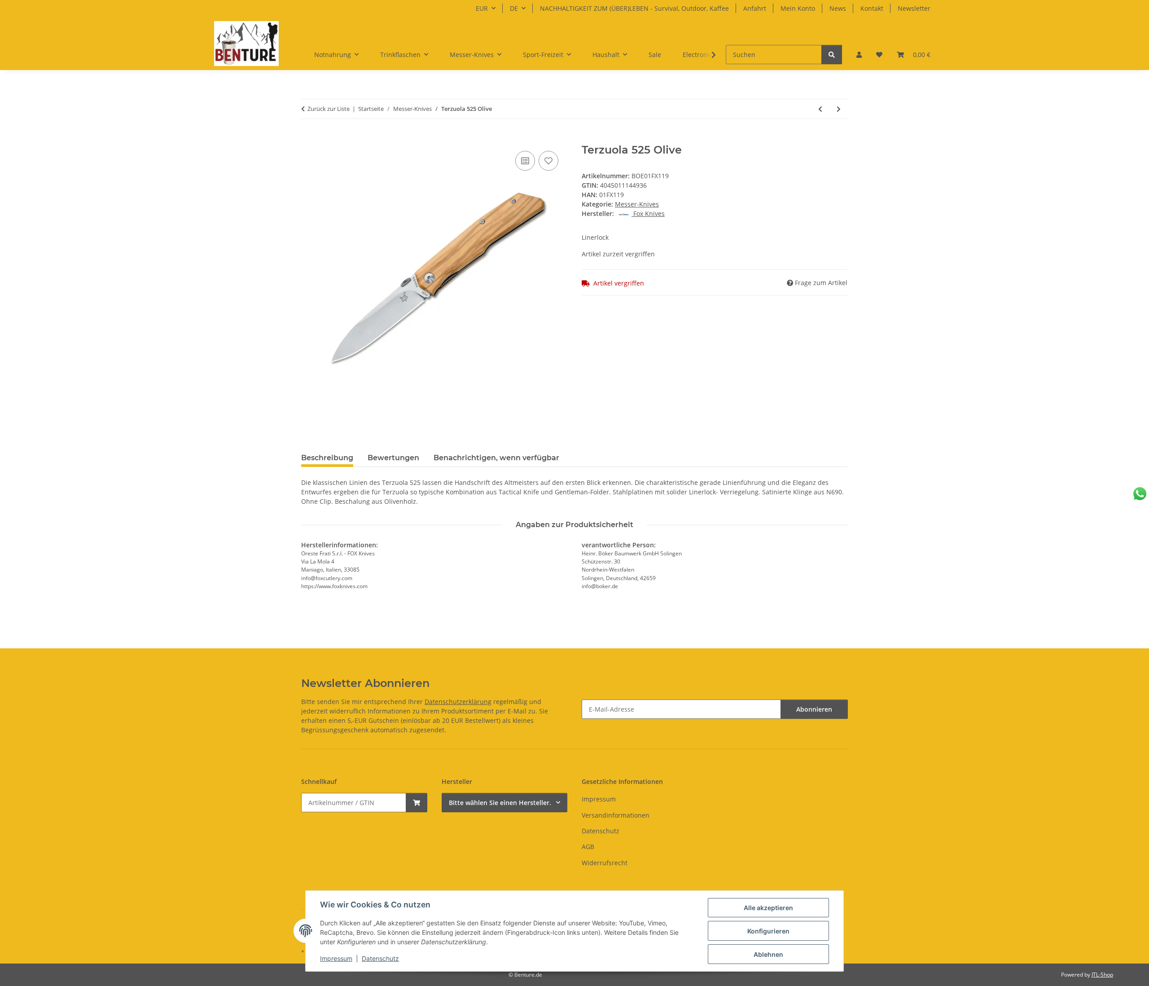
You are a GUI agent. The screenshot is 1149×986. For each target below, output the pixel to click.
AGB (588, 846)
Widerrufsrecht (604, 862)
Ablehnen (768, 954)
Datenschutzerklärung (458, 701)
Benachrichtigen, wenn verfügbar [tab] (496, 457)
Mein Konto (798, 8)
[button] (859, 54)
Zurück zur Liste (328, 109)
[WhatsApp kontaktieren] (1140, 494)
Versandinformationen (615, 815)
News (837, 8)
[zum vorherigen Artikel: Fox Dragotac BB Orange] (820, 109)
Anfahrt (754, 8)
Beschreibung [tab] (327, 457)
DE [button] (514, 8)
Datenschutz (380, 958)
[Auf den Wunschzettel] (548, 161)
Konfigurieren (768, 931)
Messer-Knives (637, 204)
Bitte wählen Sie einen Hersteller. (500, 802)
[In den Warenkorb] (308, 139)
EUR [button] (482, 8)
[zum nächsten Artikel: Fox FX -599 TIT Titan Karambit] (838, 109)
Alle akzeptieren (768, 907)
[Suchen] (831, 54)
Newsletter (914, 8)
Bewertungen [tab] (393, 457)
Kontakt (871, 8)
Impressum (336, 958)
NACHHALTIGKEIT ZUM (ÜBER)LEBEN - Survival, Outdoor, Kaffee (634, 8)
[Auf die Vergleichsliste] (525, 161)
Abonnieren (814, 709)
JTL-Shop (1102, 974)
